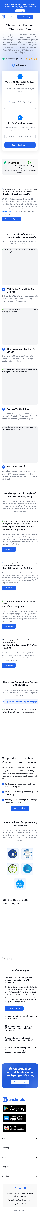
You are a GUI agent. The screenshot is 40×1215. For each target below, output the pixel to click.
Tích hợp (5, 1148)
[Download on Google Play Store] (14, 1108)
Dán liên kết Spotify (11, 219)
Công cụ (5, 1138)
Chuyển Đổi (9, 549)
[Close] (38, 7)
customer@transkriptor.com (20, 1200)
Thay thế (5, 1167)
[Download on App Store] (14, 1118)
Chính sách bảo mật (12, 1193)
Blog (4, 1157)
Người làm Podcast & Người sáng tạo (21, 702)
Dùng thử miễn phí (20, 808)
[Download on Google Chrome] (14, 1128)
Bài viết (23, 1196)
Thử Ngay (20, 11)
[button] (13, 17)
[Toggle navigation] (36, 17)
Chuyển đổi (9, 626)
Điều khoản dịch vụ (28, 1193)
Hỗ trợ (16, 1196)
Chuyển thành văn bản (20, 145)
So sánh (5, 1176)
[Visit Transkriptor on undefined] (15, 1187)
